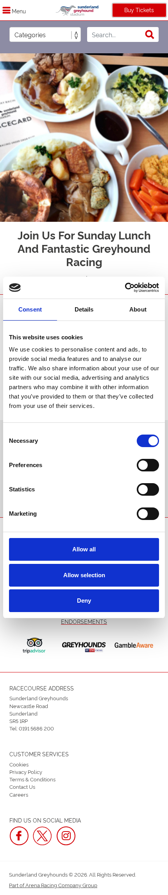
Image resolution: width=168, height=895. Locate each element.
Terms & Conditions (32, 779)
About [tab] (138, 309)
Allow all (84, 549)
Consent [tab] (30, 309)
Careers (18, 794)
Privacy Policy (25, 771)
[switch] (148, 465)
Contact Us (22, 786)
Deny (84, 600)
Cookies (19, 764)
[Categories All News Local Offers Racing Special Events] (45, 34)
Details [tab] (84, 309)
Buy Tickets (139, 9)
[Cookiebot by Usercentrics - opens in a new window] (125, 288)
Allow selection (84, 575)
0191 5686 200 (36, 728)
